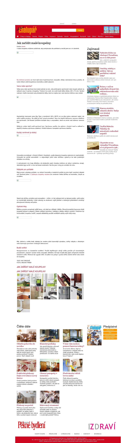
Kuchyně (83, 36)
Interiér (66, 36)
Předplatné (53, 434)
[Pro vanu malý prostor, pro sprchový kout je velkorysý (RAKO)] (37, 292)
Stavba (34, 36)
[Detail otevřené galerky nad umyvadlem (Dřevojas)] (64, 292)
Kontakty (87, 434)
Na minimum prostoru (23, 80)
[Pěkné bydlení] (32, 425)
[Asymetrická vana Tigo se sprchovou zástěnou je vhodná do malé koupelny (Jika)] (24, 104)
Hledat (80, 30)
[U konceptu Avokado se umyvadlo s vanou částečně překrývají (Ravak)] (23, 279)
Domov (74, 23)
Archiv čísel (110, 338)
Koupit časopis (110, 335)
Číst (110, 332)
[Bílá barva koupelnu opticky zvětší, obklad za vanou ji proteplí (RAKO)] (23, 305)
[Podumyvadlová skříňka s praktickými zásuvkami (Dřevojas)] (64, 279)
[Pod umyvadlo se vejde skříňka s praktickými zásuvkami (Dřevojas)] (23, 143)
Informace (97, 434)
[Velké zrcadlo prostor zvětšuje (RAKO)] (24, 187)
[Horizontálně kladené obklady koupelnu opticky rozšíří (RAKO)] (24, 227)
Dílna (46, 36)
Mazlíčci (100, 36)
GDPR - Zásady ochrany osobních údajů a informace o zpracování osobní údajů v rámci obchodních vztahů (68, 441)
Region (40, 36)
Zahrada (60, 36)
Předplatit (110, 330)
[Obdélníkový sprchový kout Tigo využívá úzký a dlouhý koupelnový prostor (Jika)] (37, 279)
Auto (89, 36)
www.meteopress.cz (114, 34)
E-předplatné (65, 434)
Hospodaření (74, 36)
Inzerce (77, 434)
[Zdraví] (102, 425)
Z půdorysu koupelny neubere (40, 174)
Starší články (109, 36)
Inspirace (53, 36)
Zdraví (62, 23)
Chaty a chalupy (25, 36)
